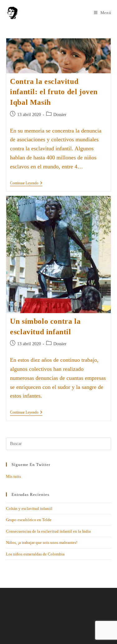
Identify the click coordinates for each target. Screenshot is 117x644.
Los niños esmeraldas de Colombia (35, 554)
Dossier (59, 114)
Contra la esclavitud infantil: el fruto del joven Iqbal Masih (54, 91)
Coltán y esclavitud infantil (29, 508)
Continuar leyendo (26, 183)
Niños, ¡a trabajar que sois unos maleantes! (41, 542)
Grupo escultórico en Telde (28, 519)
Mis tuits (13, 476)
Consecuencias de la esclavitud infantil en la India (48, 531)
